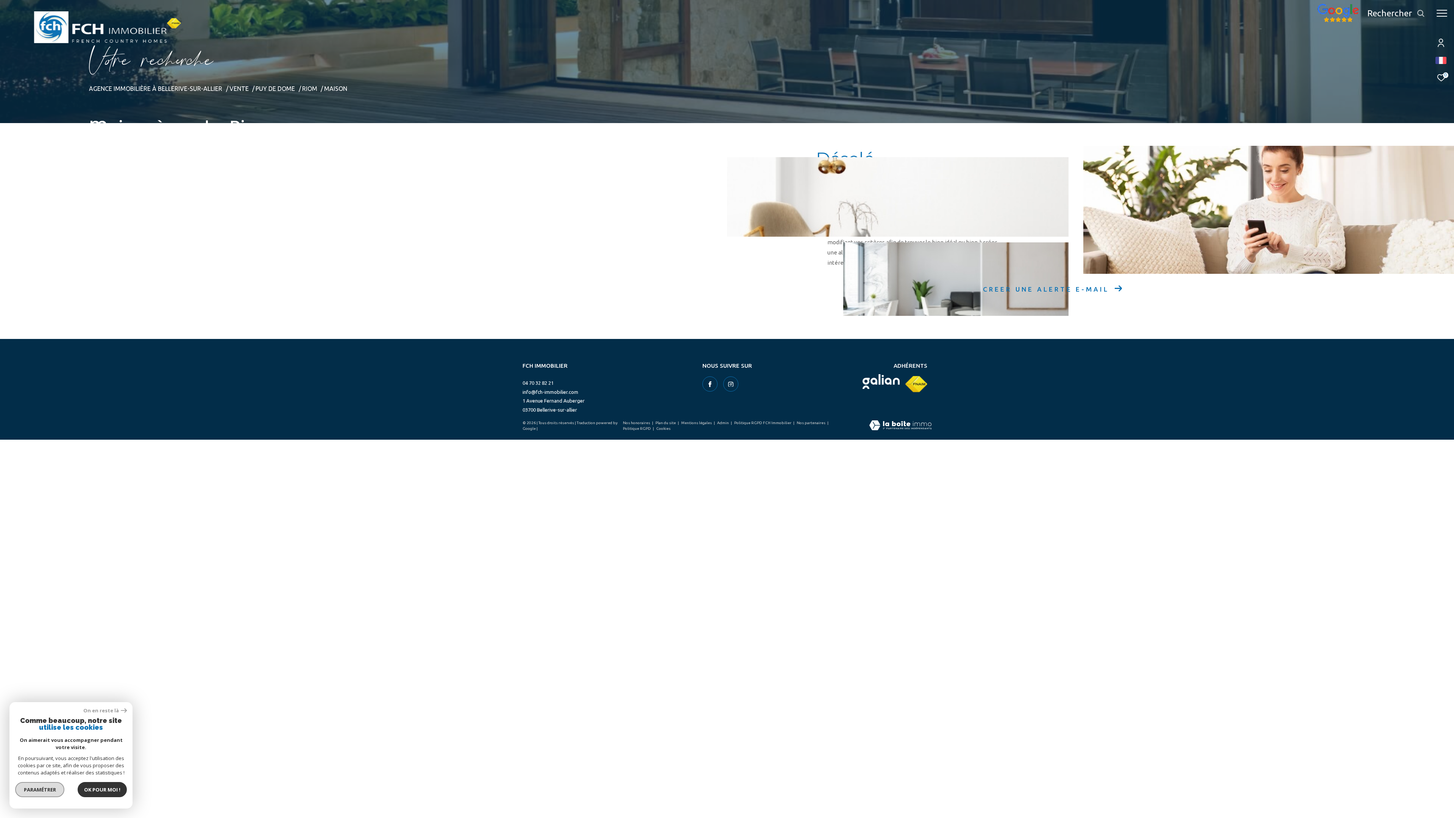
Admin (723, 423)
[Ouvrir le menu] (1442, 13)
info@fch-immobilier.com (550, 392)
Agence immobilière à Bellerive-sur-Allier (155, 88)
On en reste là (101, 710)
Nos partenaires (811, 423)
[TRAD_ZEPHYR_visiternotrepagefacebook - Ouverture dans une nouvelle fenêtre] (710, 384)
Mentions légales (697, 423)
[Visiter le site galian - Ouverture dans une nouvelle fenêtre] (881, 381)
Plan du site (666, 423)
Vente (239, 88)
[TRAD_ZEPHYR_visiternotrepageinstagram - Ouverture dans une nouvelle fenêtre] (730, 384)
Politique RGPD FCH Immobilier (763, 423)
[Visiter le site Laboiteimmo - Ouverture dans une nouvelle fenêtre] (900, 425)
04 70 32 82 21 (538, 383)
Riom (309, 88)
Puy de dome (275, 88)
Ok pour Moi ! (102, 789)
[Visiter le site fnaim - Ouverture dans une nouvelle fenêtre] (916, 384)
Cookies (663, 428)
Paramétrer (40, 789)
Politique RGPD (637, 428)
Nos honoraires (637, 423)
